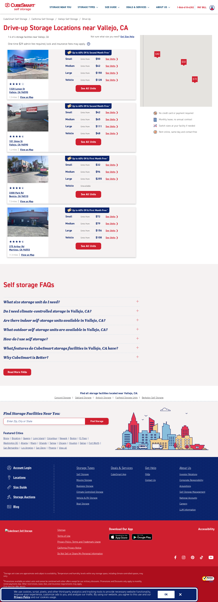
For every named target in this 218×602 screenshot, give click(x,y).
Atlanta (24, 443)
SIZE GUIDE (110, 7)
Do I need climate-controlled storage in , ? (47, 311)
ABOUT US (161, 7)
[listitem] (86, 19)
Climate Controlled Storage (89, 492)
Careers (183, 503)
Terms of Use (63, 536)
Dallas (83, 443)
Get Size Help (127, 36)
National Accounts (188, 498)
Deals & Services (122, 468)
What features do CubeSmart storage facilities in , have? (60, 348)
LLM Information (188, 509)
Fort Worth (94, 443)
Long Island (38, 438)
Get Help (150, 468)
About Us (185, 468)
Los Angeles (27, 447)
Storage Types (85, 468)
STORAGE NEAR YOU (60, 7)
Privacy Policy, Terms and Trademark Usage (79, 541)
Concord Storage (62, 397)
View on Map (26, 97)
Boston (73, 438)
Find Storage (96, 421)
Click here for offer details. (14, 586)
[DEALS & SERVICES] (148, 7)
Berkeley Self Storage (153, 397)
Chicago (62, 443)
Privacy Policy (22, 597)
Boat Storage (82, 503)
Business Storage (84, 486)
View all (63, 447)
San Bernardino (11, 447)
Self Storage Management (192, 492)
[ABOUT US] (169, 7)
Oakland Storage (83, 397)
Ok (166, 594)
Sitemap (61, 530)
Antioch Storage (103, 397)
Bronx (6, 438)
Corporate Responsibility (191, 480)
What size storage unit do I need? (31, 302)
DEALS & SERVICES (136, 7)
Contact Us (150, 480)
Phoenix (52, 447)
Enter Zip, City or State (19, 421)
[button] (157, 54)
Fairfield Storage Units (126, 397)
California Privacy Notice (69, 547)
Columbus (52, 438)
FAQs (147, 474)
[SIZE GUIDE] (118, 7)
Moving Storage (84, 480)
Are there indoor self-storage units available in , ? (54, 320)
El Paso (83, 438)
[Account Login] (212, 8)
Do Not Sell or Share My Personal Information (80, 553)
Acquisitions (185, 486)
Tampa (53, 443)
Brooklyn (16, 438)
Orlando (43, 443)
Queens (26, 438)
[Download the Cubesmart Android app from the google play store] (142, 537)
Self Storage (82, 474)
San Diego (41, 447)
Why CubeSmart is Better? (26, 357)
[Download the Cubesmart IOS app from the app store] (119, 537)
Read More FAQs (17, 372)
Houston (73, 443)
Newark (63, 438)
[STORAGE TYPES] (97, 7)
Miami (33, 443)
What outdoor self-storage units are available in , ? (55, 329)
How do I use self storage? (25, 339)
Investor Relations (188, 474)
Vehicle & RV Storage (86, 498)
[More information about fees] (88, 44)
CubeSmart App (118, 474)
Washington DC (10, 443)
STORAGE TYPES (86, 7)
